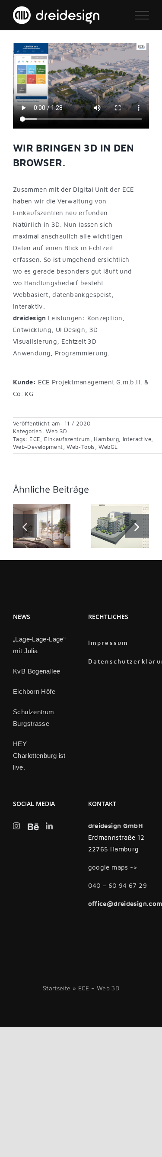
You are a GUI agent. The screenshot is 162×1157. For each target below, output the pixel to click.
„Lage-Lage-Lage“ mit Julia (39, 644)
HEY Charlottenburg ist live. (39, 755)
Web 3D (56, 431)
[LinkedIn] (49, 825)
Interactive (137, 439)
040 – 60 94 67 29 (117, 885)
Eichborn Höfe (34, 691)
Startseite (57, 988)
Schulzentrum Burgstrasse (33, 717)
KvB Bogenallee (36, 671)
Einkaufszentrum (67, 439)
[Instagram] (16, 825)
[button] (25, 526)
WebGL (108, 447)
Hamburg (106, 439)
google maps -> (113, 867)
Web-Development (38, 447)
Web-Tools (81, 447)
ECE (34, 439)
